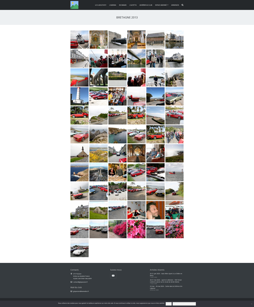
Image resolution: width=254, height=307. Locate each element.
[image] (79, 39)
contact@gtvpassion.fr (80, 282)
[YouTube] (113, 276)
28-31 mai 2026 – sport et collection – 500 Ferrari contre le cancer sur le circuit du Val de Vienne (166, 281)
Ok (168, 304)
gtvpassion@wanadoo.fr (81, 291)
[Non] (252, 304)
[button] (167, 5)
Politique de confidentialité (184, 304)
